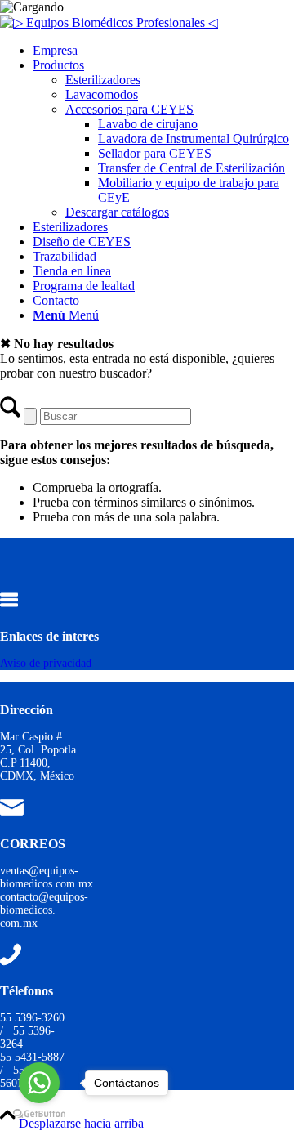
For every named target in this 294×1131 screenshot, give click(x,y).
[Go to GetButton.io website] (39, 1114)
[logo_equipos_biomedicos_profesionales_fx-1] (109, 22)
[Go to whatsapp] (39, 1082)
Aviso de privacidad (45, 663)
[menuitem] (163, 50)
